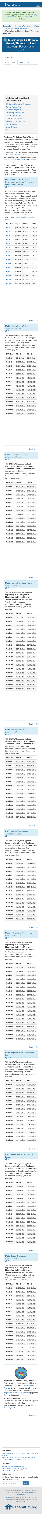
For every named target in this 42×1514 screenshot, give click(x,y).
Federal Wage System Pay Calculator (14, 1468)
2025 (14, 62)
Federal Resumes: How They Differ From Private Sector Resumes (20, 1454)
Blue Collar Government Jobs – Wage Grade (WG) (19, 1457)
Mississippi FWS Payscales (16, 28)
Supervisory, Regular (13, 130)
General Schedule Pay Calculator (13, 1466)
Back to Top (33, 320)
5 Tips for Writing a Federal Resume (14, 1459)
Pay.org (13, 4)
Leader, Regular (11, 127)
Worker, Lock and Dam (14, 115)
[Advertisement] (21, 79)
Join (25, 1483)
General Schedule (23, 1392)
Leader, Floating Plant (13, 110)
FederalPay (7, 26)
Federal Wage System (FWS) (27, 26)
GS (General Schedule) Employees (18, 104)
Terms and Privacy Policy (28, 1492)
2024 (21, 62)
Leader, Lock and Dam (14, 118)
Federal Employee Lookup (11, 1470)
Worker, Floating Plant (13, 107)
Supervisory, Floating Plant (15, 112)
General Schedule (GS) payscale (21, 154)
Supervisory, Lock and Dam (15, 121)
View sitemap (21, 1494)
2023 (28, 62)
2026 (7, 62)
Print (9, 187)
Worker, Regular (11, 124)
